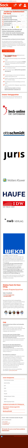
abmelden (15, 1)
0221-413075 (5, 421)
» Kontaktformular (7, 296)
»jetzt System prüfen (13, 370)
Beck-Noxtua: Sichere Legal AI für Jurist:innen (11, 407)
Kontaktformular (6, 424)
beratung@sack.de (10, 295)
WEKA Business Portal (9, 401)
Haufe (5, 393)
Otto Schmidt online (9, 380)
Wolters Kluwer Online (9, 396)
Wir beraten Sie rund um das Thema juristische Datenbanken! (13, 429)
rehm (5, 391)
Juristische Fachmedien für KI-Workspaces (13, 404)
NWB (5, 399)
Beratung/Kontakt (7, 411)
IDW (5, 388)
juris (5, 385)
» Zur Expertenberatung (8, 51)
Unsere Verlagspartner (8, 377)
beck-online (7, 383)
